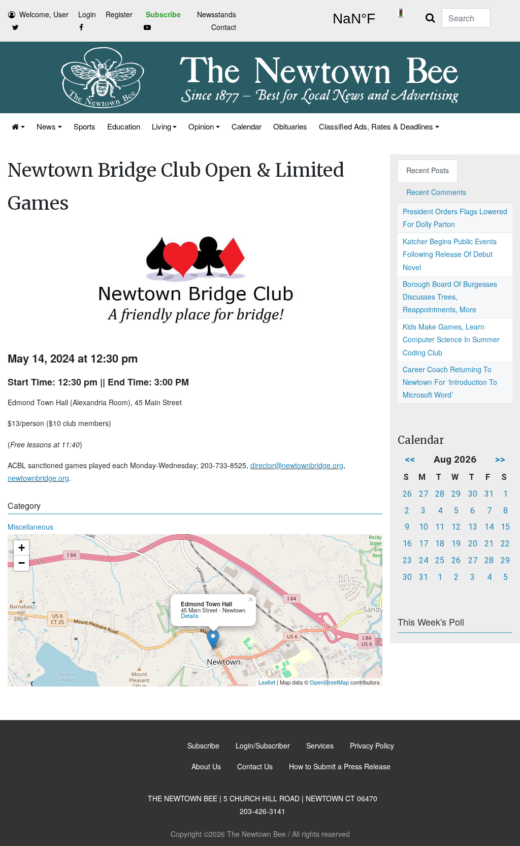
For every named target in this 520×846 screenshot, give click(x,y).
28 (439, 494)
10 (423, 527)
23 (407, 560)
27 (423, 494)
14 (489, 527)
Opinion (201, 126)
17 (423, 543)
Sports (84, 126)
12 (456, 527)
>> (500, 459)
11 (439, 527)
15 (505, 527)
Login (87, 14)
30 (472, 494)
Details (190, 615)
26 (407, 494)
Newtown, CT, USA (353, 18)
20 (472, 543)
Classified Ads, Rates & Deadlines (376, 126)
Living (161, 126)
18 (439, 543)
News (46, 126)
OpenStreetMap (329, 682)
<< (410, 459)
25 (439, 560)
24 (423, 560)
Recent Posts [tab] (427, 170)
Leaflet (266, 682)
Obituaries (290, 126)
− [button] (21, 563)
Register (119, 14)
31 (489, 494)
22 (505, 543)
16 (407, 543)
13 (472, 527)
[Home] (17, 126)
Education (123, 126)
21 (489, 543)
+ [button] (21, 547)
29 (456, 494)
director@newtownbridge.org (296, 465)
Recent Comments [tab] (436, 192)
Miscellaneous (30, 527)
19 (456, 543)
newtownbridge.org (38, 478)
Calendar (247, 126)
